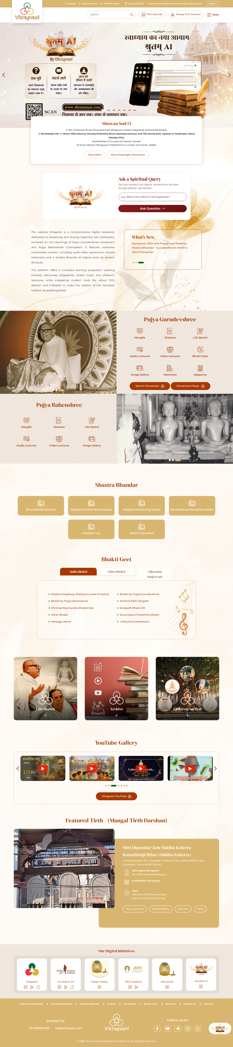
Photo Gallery (160, 908)
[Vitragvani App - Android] (32, 987)
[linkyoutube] (167, 1028)
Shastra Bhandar (89, 1003)
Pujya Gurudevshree (31, 1003)
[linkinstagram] (187, 1028)
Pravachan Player (188, 385)
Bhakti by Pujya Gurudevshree (139, 594)
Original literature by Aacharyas (91, 509)
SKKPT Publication (141, 533)
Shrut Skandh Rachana (41, 509)
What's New (143, 237)
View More (94, 154)
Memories (170, 374)
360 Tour (183, 908)
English (212, 3)
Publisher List (91, 533)
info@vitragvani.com (68, 1028)
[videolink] (42, 768)
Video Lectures (170, 356)
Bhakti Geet (200, 356)
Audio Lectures (140, 356)
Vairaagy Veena (61, 621)
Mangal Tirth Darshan (188, 14)
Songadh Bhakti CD (132, 607)
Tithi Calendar (155, 14)
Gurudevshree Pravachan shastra (192, 509)
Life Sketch (200, 337)
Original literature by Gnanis (141, 509)
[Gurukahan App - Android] (66, 987)
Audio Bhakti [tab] (78, 571)
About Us (170, 1003)
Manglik (140, 337)
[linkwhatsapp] (198, 1028)
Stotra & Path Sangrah (134, 600)
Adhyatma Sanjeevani (134, 621)
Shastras (170, 337)
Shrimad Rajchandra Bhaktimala (72, 607)
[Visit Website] (26, 987)
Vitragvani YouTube (114, 796)
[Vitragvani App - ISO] (38, 987)
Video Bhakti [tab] (117, 571)
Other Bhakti (59, 614)
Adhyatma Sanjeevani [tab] (154, 574)
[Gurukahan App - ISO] (72, 987)
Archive (111, 1003)
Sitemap (209, 1003)
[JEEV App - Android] (136, 987)
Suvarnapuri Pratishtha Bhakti (139, 614)
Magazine (200, 374)
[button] (98, 110)
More (200, 908)
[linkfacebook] (157, 1028)
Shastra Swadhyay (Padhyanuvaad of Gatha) (80, 594)
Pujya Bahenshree (61, 1003)
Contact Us (190, 1003)
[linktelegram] (177, 1028)
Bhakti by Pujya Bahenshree (69, 600)
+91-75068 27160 (39, 1028)
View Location (135, 908)
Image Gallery (140, 374)
